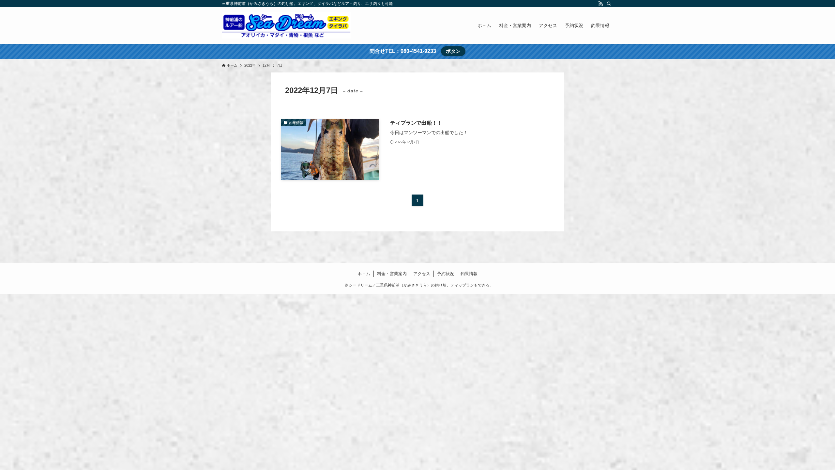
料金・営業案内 (392, 273)
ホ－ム (363, 273)
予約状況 (445, 273)
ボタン (453, 51)
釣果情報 (469, 273)
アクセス (421, 273)
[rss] (600, 3)
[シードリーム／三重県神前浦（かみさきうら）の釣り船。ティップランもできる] (286, 25)
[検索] (609, 3)
